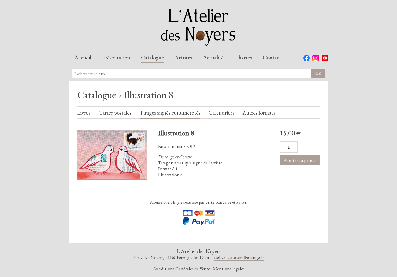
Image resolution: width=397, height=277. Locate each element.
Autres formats (258, 113)
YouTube (325, 58)
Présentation (116, 58)
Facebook (306, 58)
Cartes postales (115, 113)
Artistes (183, 58)
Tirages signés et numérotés (170, 113)
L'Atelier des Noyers (198, 27)
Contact (272, 58)
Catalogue (152, 58)
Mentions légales (229, 269)
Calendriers (221, 113)
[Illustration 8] (112, 155)
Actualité (213, 58)
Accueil (82, 58)
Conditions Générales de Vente (181, 269)
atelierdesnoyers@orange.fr (239, 257)
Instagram (315, 58)
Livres (83, 113)
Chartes (243, 58)
